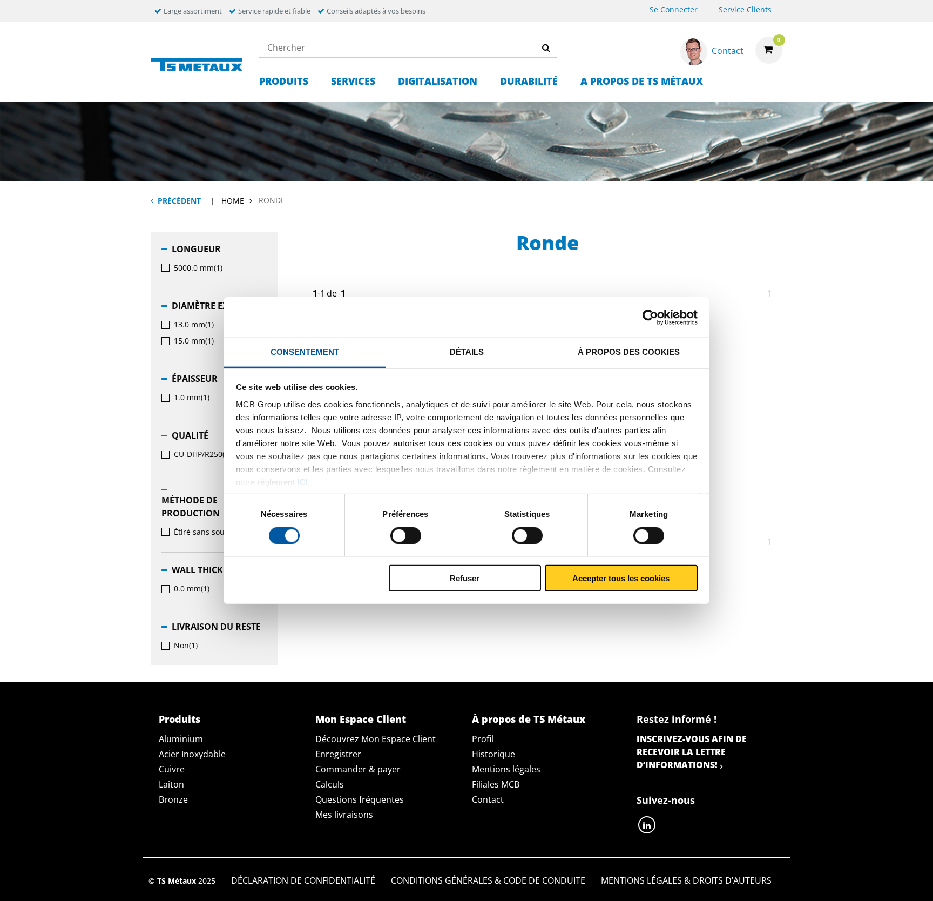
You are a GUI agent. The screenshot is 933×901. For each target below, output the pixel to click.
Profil (482, 739)
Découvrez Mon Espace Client (375, 739)
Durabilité (529, 81)
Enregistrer (338, 754)
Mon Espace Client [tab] (360, 718)
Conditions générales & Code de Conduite (488, 880)
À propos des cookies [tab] (629, 352)
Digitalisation (437, 81)
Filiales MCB (495, 784)
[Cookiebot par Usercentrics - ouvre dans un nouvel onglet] (650, 317)
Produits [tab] (179, 718)
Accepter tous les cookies (621, 578)
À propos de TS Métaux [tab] (528, 718)
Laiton (171, 784)
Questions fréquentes (359, 799)
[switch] (405, 535)
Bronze (173, 799)
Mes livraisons (344, 815)
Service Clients (745, 9)
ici (303, 481)
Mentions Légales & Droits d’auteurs (686, 880)
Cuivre (172, 769)
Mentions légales (506, 769)
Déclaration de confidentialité (303, 880)
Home (232, 201)
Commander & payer (358, 769)
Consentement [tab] (305, 352)
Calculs (329, 784)
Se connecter (674, 9)
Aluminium (181, 739)
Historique (493, 754)
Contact (488, 799)
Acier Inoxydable (192, 754)
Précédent (179, 201)
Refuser (464, 578)
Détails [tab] (467, 352)
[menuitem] (673, 11)
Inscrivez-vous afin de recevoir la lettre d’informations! (692, 752)
